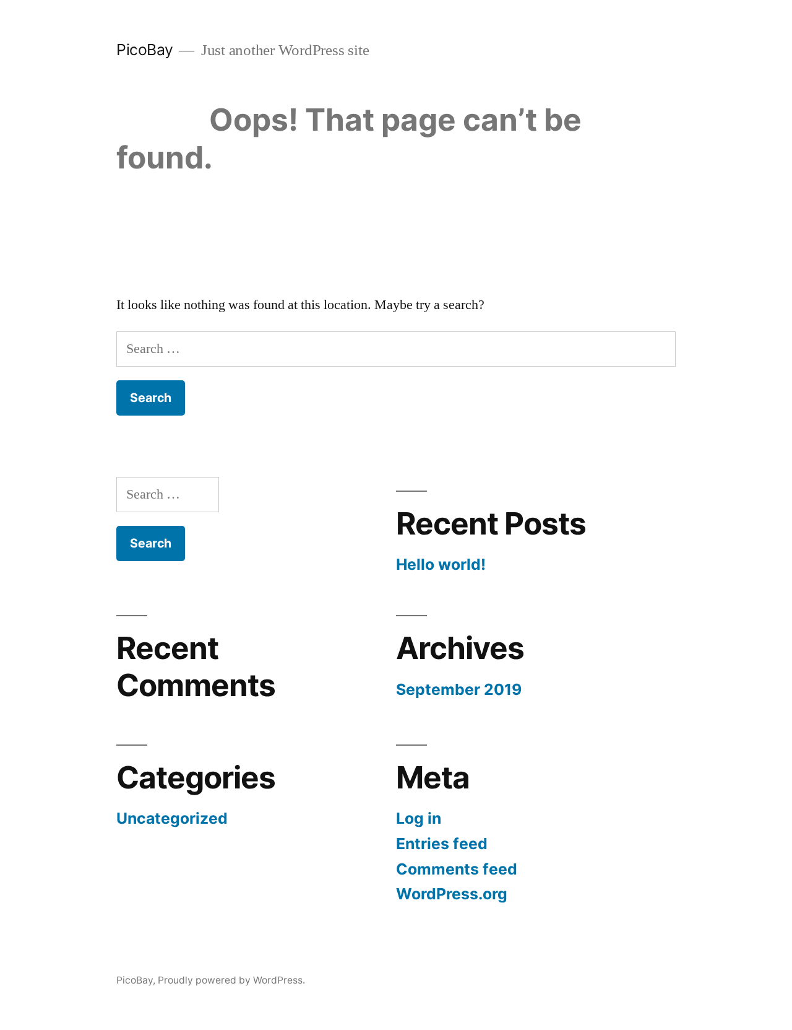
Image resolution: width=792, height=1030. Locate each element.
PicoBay (144, 49)
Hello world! (441, 564)
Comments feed (456, 869)
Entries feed (442, 843)
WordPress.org (451, 893)
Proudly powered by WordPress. (231, 980)
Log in (418, 818)
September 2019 (459, 689)
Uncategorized (172, 818)
